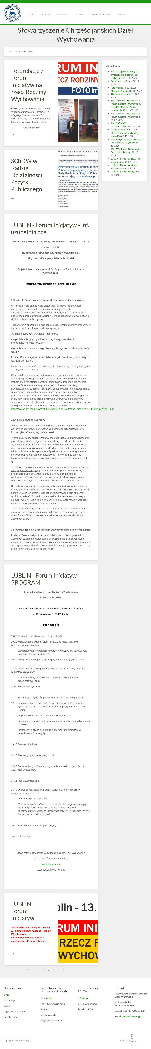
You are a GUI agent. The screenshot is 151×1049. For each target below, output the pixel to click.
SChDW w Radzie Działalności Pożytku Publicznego (26, 175)
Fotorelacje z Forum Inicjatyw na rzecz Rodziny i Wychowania (30, 84)
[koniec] (73, 970)
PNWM (79, 14)
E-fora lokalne (118, 129)
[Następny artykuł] (68, 970)
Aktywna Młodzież (120, 91)
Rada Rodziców (85, 1009)
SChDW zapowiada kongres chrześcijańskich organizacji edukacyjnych (124, 74)
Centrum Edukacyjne (101, 14)
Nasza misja (9, 1000)
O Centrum (83, 998)
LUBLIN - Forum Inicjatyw (23, 910)
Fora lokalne (117, 87)
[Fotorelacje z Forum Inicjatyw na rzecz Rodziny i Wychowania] (12, 135)
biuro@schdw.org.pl (131, 1016)
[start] (29, 970)
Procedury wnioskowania (53, 1003)
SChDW (46, 14)
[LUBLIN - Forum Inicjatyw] (12, 954)
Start (32, 14)
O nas (6, 994)
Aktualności (63, 14)
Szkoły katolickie (49, 1014)
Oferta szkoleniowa (87, 1003)
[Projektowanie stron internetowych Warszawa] (133, 1040)
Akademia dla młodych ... (122, 94)
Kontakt (122, 14)
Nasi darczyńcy (11, 1017)
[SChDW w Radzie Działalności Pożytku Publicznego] (12, 198)
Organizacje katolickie (52, 1020)
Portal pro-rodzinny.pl (121, 81)
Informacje (46, 998)
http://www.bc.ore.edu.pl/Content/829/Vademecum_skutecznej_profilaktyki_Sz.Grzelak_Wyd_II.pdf (62, 409)
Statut (7, 1006)
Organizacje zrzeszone (15, 1011)
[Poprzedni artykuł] (34, 970)
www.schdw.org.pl (50, 864)
